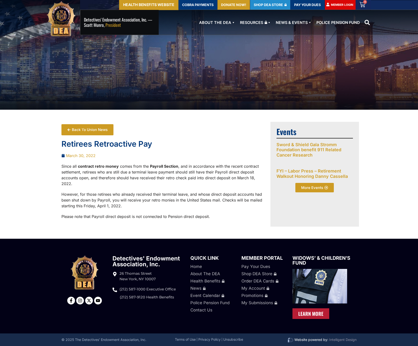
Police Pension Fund (338, 22)
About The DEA (215, 22)
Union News (72, 127)
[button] (367, 22)
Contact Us (201, 310)
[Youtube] (98, 300)
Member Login (342, 5)
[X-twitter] (89, 300)
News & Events (292, 22)
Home (196, 266)
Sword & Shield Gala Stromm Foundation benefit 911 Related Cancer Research (308, 150)
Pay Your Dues (255, 266)
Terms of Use (185, 339)
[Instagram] (80, 300)
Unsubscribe (233, 339)
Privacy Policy (209, 339)
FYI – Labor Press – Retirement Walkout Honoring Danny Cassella (312, 173)
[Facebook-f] (71, 300)
